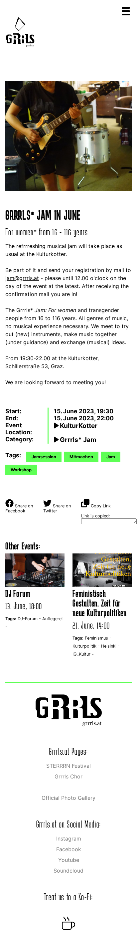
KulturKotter (78, 426)
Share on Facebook (19, 508)
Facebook (68, 849)
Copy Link (100, 505)
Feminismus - (98, 638)
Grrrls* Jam (77, 440)
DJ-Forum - (30, 618)
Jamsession (44, 456)
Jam (110, 456)
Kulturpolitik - (86, 646)
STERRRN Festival (68, 765)
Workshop (21, 469)
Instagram (68, 838)
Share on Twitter (57, 508)
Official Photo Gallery (68, 797)
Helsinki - (110, 646)
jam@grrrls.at (22, 278)
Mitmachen (81, 456)
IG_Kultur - (83, 654)
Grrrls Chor (68, 776)
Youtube (68, 860)
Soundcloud (68, 870)
